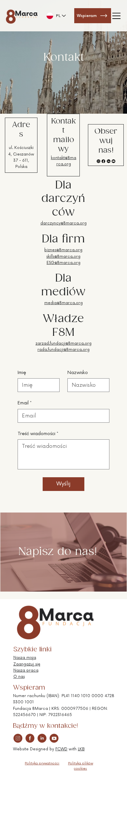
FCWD (61, 749)
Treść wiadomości (38, 433)
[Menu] (117, 16)
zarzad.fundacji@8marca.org (63, 343)
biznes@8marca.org (63, 250)
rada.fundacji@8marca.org (63, 349)
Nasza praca (25, 670)
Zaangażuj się (26, 664)
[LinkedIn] (108, 161)
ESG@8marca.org (63, 262)
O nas (19, 676)
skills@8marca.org (63, 256)
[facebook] (30, 738)
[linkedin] (42, 738)
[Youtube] (113, 161)
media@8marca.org (63, 303)
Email (25, 403)
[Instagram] (98, 161)
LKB (81, 749)
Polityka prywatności (42, 763)
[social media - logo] (18, 738)
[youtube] (54, 738)
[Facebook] (103, 161)
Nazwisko (77, 372)
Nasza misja (24, 657)
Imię (22, 372)
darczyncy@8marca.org (63, 223)
